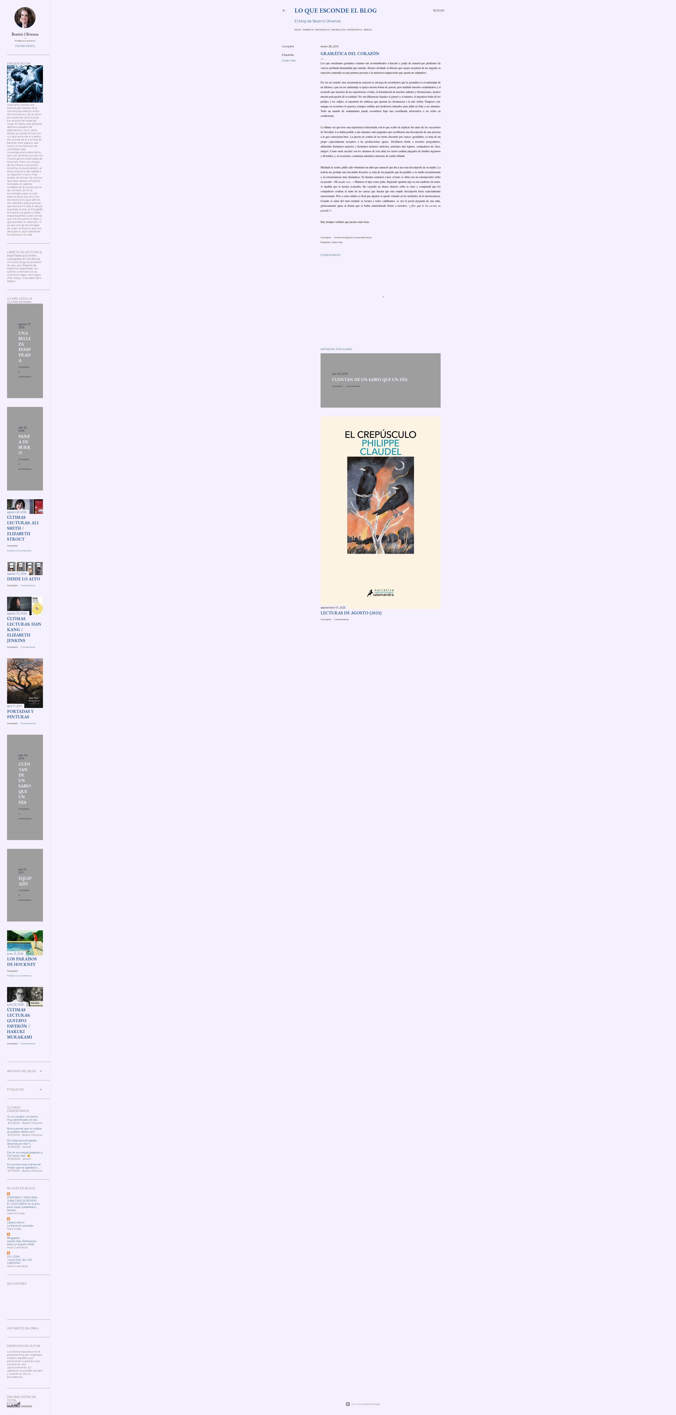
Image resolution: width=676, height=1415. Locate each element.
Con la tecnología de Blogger (365, 1404)
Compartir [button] (288, 46)
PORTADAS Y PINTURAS (20, 714)
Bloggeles (13, 1238)
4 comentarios (353, 386)
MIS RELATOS (338, 29)
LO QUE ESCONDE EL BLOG (336, 10)
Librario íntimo (15, 1222)
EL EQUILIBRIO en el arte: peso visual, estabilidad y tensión (23, 1207)
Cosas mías (289, 60)
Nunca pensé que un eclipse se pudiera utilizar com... (24, 1130)
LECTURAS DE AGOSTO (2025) (351, 613)
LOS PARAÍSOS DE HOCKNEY (22, 961)
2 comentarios (341, 619)
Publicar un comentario (19, 550)
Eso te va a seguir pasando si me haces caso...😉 (24, 1154)
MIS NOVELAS (322, 29)
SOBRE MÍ (308, 29)
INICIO (298, 29)
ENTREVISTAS (354, 29)
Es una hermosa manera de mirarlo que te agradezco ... (24, 1166)
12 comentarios (28, 723)
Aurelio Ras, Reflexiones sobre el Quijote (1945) (21, 1243)
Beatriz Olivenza (25, 34)
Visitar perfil (25, 46)
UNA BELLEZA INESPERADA (24, 346)
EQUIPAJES (25, 881)
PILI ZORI (13, 1256)
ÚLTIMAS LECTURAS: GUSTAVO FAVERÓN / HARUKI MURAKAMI (19, 1023)
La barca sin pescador (20, 1225)
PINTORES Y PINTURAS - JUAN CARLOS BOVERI (23, 1199)
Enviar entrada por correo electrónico (353, 237)
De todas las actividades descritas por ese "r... (22, 1142)
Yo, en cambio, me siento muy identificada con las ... (23, 1118)
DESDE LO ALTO (23, 579)
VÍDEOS (367, 29)
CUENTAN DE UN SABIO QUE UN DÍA (370, 379)
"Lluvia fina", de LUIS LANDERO (19, 1261)
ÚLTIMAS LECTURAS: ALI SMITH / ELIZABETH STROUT (23, 528)
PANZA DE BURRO (24, 444)
